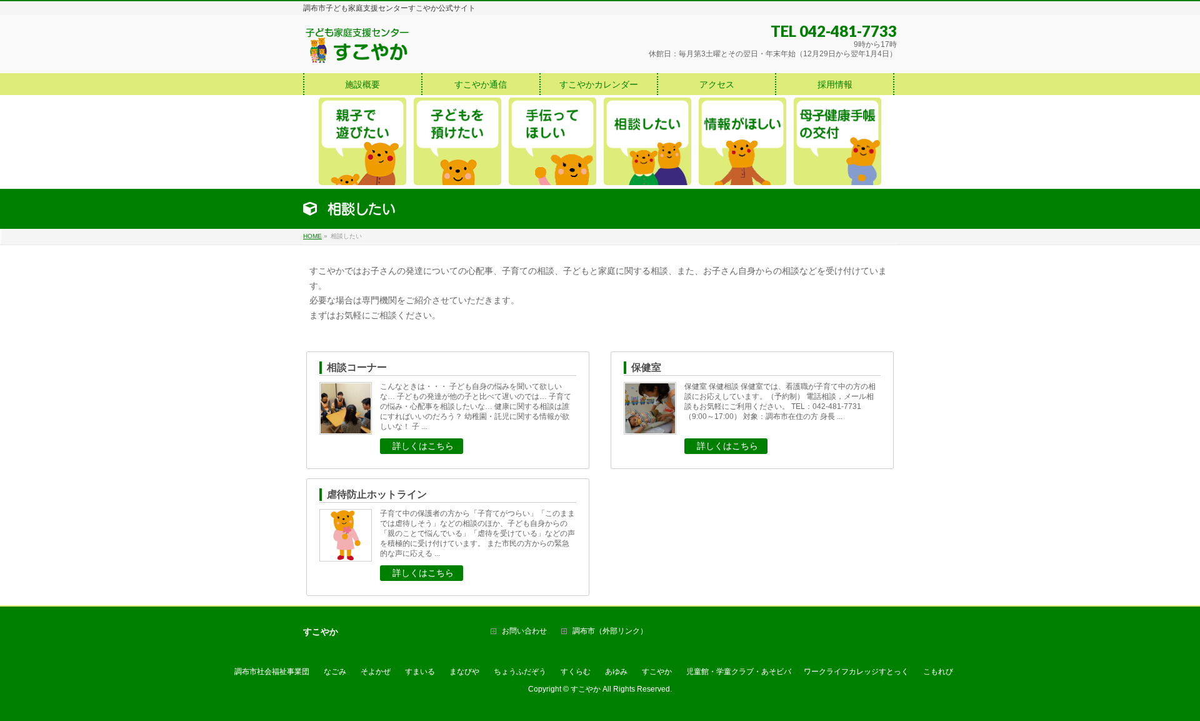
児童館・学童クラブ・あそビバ (738, 671)
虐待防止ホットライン (377, 494)
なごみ (335, 671)
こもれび (938, 671)
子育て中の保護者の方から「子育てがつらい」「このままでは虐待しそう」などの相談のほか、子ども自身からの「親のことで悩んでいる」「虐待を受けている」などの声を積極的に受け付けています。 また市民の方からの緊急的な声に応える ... (477, 533)
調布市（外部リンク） (610, 631)
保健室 (646, 367)
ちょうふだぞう (520, 671)
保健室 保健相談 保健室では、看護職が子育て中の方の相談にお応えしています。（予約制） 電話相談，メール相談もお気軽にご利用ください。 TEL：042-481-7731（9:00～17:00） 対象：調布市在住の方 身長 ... (780, 401)
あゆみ (616, 671)
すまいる (420, 671)
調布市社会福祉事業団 (271, 671)
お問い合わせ (524, 631)
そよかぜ (376, 671)
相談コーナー (357, 367)
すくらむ (576, 671)
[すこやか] (357, 49)
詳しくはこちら (423, 446)
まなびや (464, 671)
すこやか (657, 671)
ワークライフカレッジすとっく (856, 671)
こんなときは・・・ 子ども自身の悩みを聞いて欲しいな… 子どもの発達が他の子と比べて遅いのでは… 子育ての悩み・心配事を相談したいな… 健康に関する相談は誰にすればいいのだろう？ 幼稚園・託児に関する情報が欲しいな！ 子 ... (475, 406)
